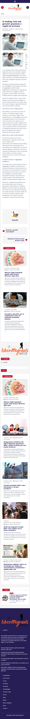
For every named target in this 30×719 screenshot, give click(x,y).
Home (2, 13)
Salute (19, 560)
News (18, 268)
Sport (4, 704)
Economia (11, 29)
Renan (8, 268)
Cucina (4, 679)
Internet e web (7, 522)
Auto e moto (6, 676)
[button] (25, 590)
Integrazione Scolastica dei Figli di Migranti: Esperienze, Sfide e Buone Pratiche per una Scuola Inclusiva (14, 652)
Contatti (5, 362)
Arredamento (6, 674)
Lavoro (5, 693)
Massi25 (6, 29)
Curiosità (5, 682)
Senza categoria (16, 522)
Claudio (8, 309)
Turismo (5, 707)
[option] (15, 597)
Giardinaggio (6, 687)
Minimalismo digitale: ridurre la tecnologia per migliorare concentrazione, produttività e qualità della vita (14, 667)
